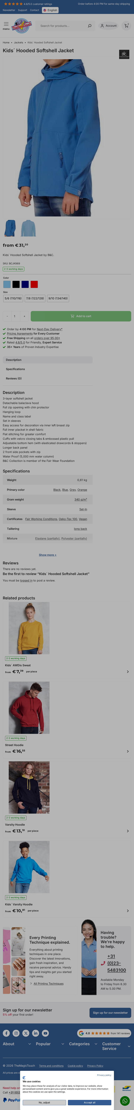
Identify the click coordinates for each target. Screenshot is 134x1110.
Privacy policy (104, 1075)
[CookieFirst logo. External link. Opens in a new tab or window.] (24, 1077)
